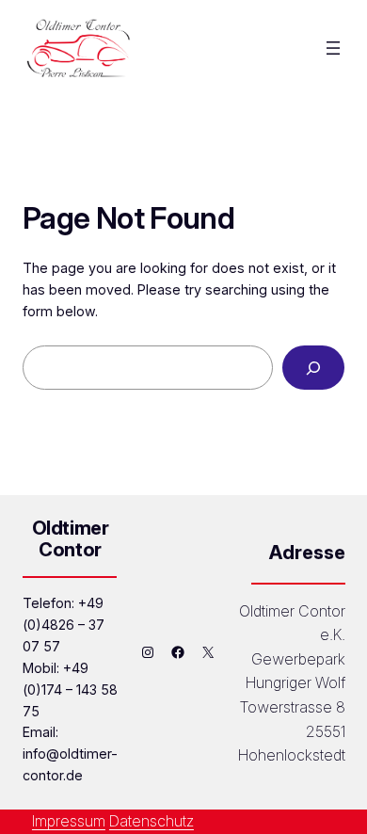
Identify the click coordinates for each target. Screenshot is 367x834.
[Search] (313, 367)
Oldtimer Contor (70, 539)
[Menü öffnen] (333, 48)
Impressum (68, 820)
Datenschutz (151, 820)
